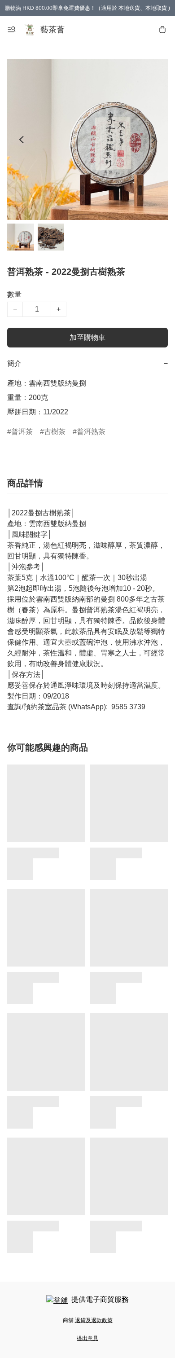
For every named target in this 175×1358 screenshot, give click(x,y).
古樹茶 (55, 431)
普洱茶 (22, 431)
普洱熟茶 (91, 431)
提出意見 (87, 1338)
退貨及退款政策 (94, 1320)
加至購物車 (87, 337)
